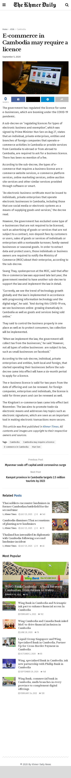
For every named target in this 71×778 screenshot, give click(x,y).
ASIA (12, 29)
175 (26, 594)
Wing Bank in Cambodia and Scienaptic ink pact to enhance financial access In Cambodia (42, 606)
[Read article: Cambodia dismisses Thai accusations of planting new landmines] (60, 524)
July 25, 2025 (26, 514)
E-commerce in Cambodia (16, 447)
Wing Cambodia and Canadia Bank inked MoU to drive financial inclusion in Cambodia (43, 625)
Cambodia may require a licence (38, 442)
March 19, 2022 (14, 594)
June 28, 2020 (26, 632)
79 (43, 528)
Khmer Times (50, 426)
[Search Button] (67, 5)
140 (43, 514)
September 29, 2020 (29, 672)
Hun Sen (36, 447)
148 (44, 672)
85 (41, 654)
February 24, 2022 (28, 693)
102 (41, 614)
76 (37, 632)
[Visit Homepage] (35, 5)
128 (42, 693)
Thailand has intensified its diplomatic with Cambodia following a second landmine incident (26, 538)
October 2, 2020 (28, 654)
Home (5, 29)
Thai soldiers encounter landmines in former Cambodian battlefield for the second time (26, 506)
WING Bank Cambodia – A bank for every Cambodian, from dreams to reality (33, 588)
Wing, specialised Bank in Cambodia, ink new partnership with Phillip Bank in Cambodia (43, 664)
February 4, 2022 (28, 614)
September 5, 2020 (11, 57)
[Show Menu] (4, 5)
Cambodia (21, 29)
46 (43, 546)
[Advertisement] (35, 17)
